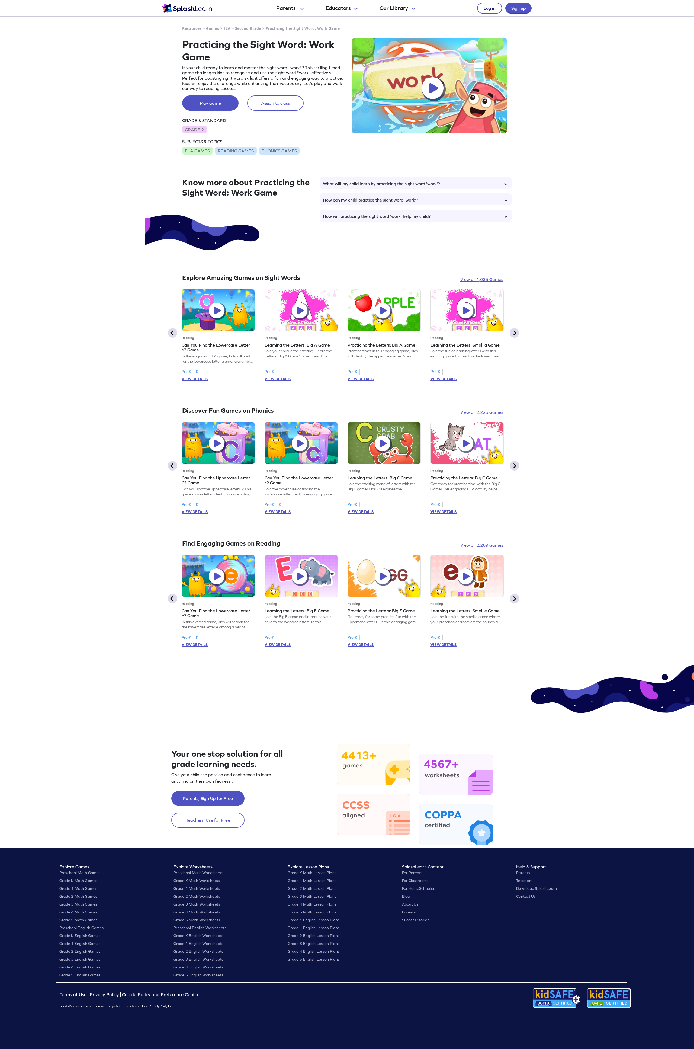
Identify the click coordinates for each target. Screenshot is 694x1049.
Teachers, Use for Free (208, 820)
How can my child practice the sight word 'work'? (370, 199)
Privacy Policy (104, 994)
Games (212, 28)
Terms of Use (74, 994)
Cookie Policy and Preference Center (160, 994)
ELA (226, 28)
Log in (490, 8)
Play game (210, 103)
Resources (191, 28)
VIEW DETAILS (195, 379)
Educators (338, 8)
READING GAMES (236, 150)
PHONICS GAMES (279, 150)
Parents (286, 8)
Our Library (394, 8)
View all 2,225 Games (481, 412)
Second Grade (248, 28)
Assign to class (275, 103)
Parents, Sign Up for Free (208, 798)
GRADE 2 (194, 129)
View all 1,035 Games (481, 279)
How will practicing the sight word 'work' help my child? (377, 216)
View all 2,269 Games (481, 545)
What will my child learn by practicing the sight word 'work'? (381, 183)
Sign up (518, 8)
